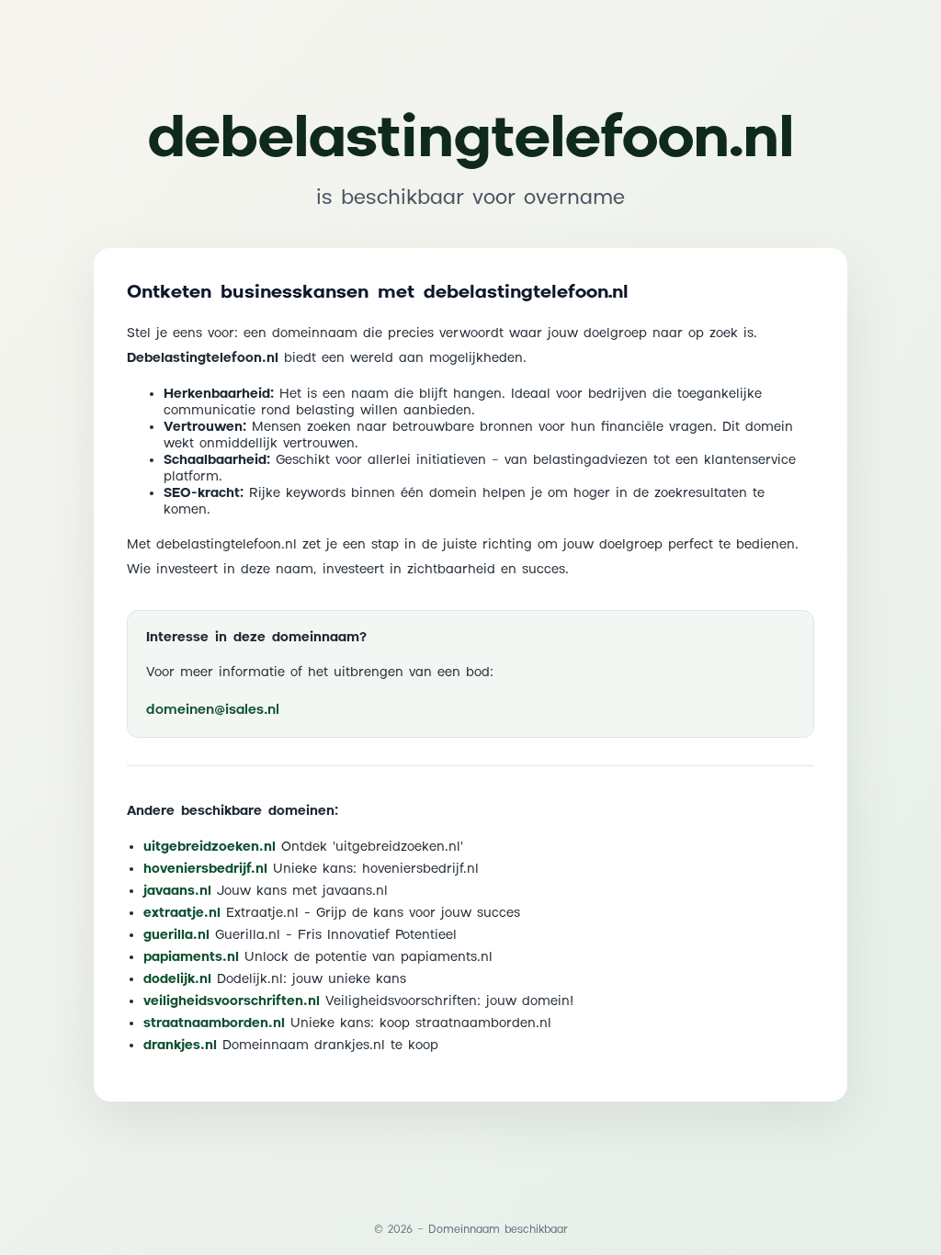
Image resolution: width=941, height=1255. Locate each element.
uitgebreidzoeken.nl (209, 847)
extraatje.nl (182, 913)
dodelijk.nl (177, 979)
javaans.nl (177, 891)
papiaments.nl (191, 957)
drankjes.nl (180, 1045)
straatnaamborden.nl (214, 1023)
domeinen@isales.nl (212, 710)
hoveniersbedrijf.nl (205, 869)
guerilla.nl (176, 935)
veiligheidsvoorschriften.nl (231, 1001)
